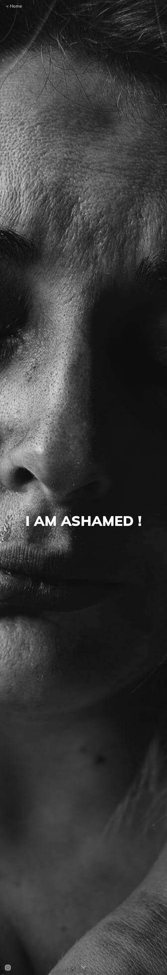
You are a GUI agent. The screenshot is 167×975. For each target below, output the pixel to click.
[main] (83, 487)
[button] (83, 967)
